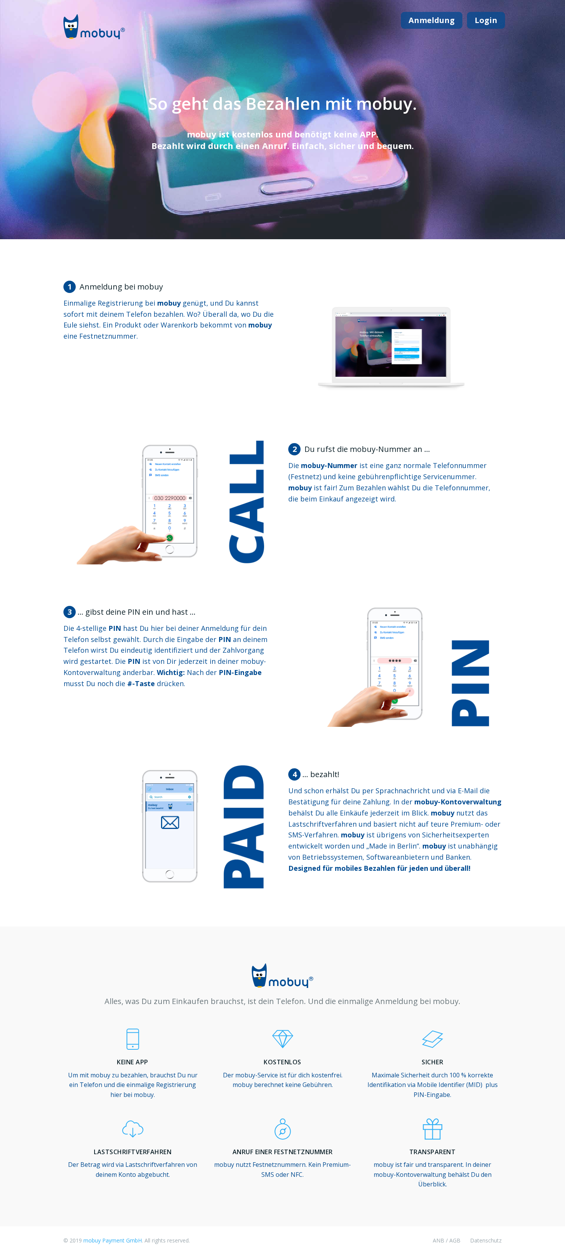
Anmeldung (432, 20)
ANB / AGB (446, 1240)
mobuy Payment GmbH (112, 1240)
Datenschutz (486, 1240)
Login (486, 20)
